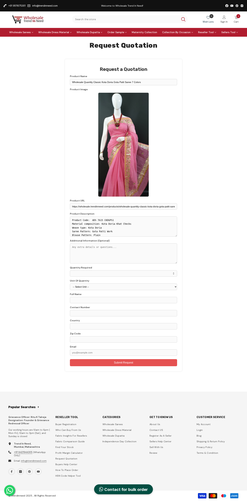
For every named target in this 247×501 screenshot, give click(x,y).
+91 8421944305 (23, 452)
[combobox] (125, 19)
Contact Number (80, 307)
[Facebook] (11, 471)
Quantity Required (81, 267)
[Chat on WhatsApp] (9, 490)
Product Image (79, 89)
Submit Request (123, 362)
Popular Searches (23, 407)
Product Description (82, 213)
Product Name (78, 76)
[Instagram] (20, 471)
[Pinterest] (29, 471)
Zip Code (75, 333)
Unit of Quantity (79, 280)
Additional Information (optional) (90, 240)
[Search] (130, 19)
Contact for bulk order (125, 490)
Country (75, 320)
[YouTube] (38, 471)
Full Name (75, 294)
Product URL (77, 200)
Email (73, 346)
